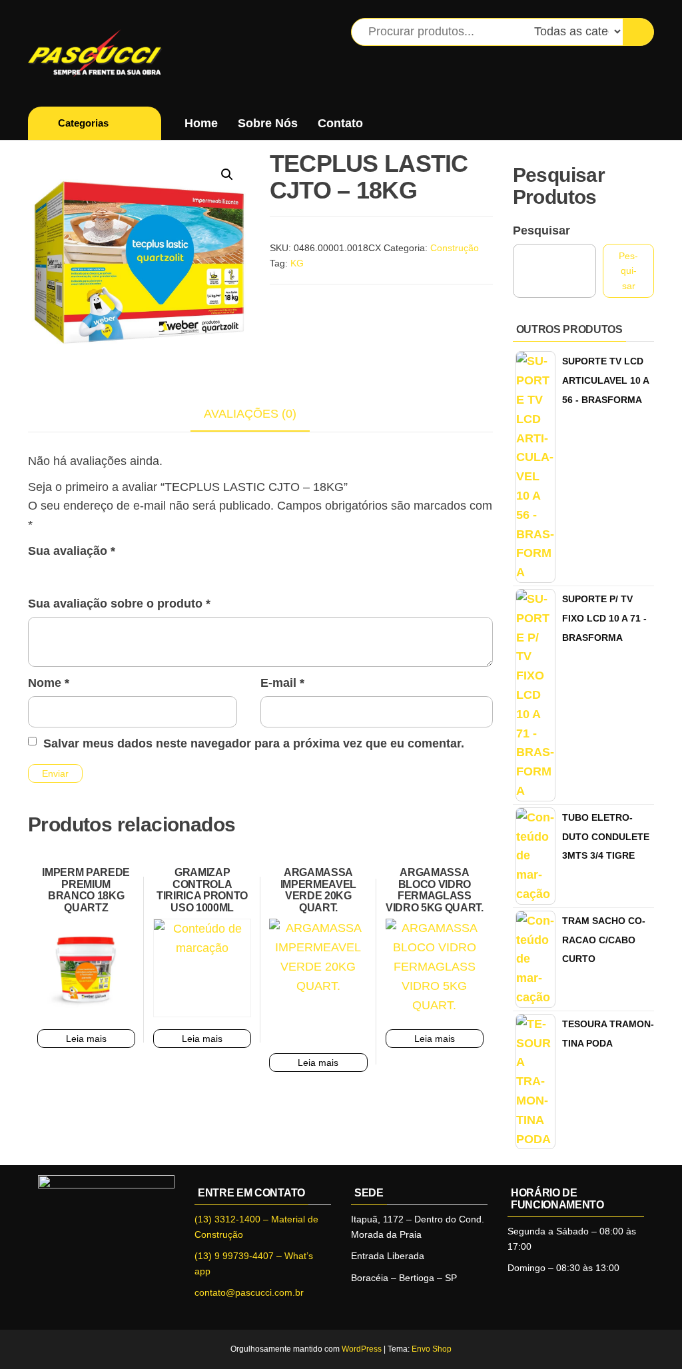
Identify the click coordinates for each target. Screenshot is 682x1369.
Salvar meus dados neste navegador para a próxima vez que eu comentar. (253, 743)
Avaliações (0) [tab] (250, 413)
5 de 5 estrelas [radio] (113, 572)
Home (201, 123)
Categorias (83, 123)
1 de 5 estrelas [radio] (36, 572)
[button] (227, 175)
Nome (48, 682)
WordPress (362, 1349)
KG (297, 263)
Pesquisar (541, 230)
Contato (340, 123)
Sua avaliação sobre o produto (119, 603)
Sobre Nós (268, 123)
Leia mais (86, 1038)
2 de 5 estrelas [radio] (55, 572)
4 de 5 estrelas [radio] (94, 572)
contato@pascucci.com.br (249, 1292)
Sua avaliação (71, 551)
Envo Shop (432, 1349)
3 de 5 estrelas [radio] (75, 572)
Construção (454, 247)
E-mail (282, 682)
